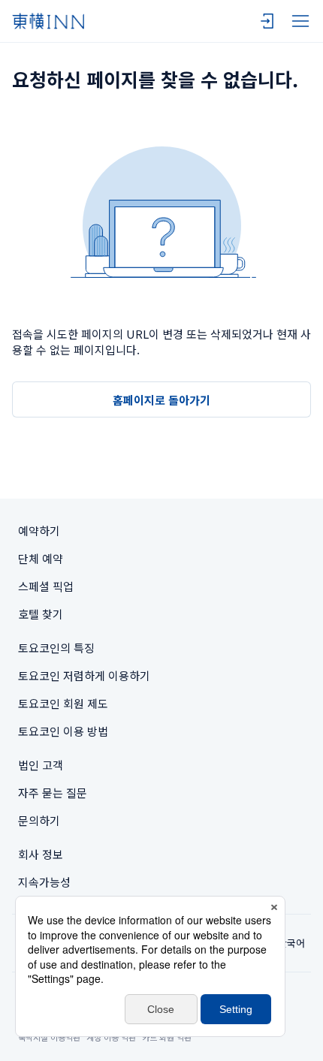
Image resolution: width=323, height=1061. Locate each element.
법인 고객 (40, 765)
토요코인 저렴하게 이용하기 (84, 675)
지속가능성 (44, 882)
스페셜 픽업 (46, 586)
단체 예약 (40, 558)
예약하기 (39, 530)
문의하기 (39, 820)
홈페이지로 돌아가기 (161, 400)
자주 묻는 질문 (52, 792)
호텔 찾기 (40, 614)
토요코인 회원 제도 (63, 703)
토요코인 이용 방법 (63, 731)
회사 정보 (40, 854)
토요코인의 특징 (56, 648)
